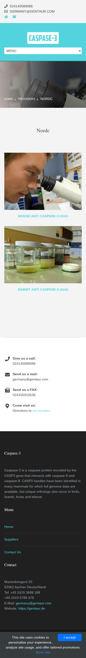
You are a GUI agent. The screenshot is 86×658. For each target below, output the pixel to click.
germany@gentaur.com (33, 603)
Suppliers (11, 539)
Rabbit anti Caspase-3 (43, 289)
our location (41, 410)
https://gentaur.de (31, 608)
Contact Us (12, 552)
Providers (26, 99)
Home (8, 99)
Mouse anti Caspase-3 (43, 216)
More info (43, 652)
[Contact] (14, 17)
